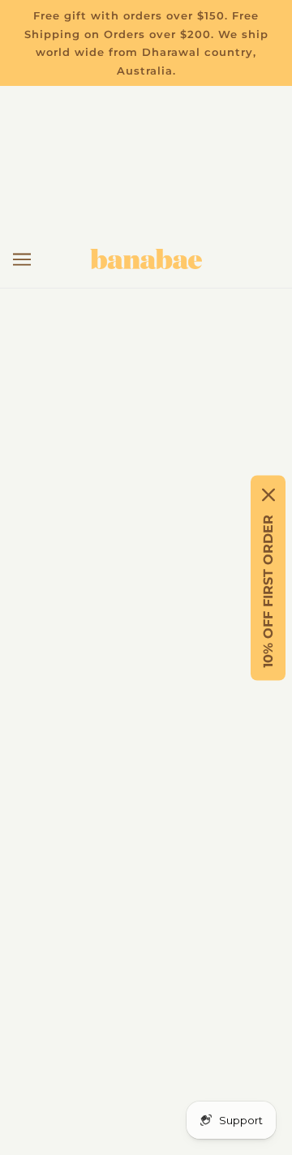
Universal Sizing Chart (146, 644)
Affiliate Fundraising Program (146, 717)
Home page (185, 416)
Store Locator (146, 668)
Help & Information (146, 619)
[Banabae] (146, 259)
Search (146, 743)
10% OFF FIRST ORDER (268, 590)
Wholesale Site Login (146, 792)
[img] (74, 953)
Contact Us (146, 594)
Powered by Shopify (146, 1119)
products (200, 434)
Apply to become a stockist (146, 767)
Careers (146, 693)
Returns (146, 569)
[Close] (268, 494)
